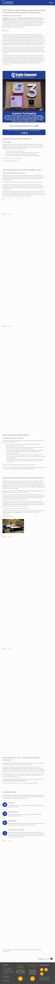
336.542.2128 (45, 980)
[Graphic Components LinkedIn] (46, 969)
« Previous (41, 958)
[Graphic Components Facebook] (41, 969)
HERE (17, 160)
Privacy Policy (6, 980)
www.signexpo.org (7, 64)
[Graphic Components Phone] (41, 973)
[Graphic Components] (8, 3)
